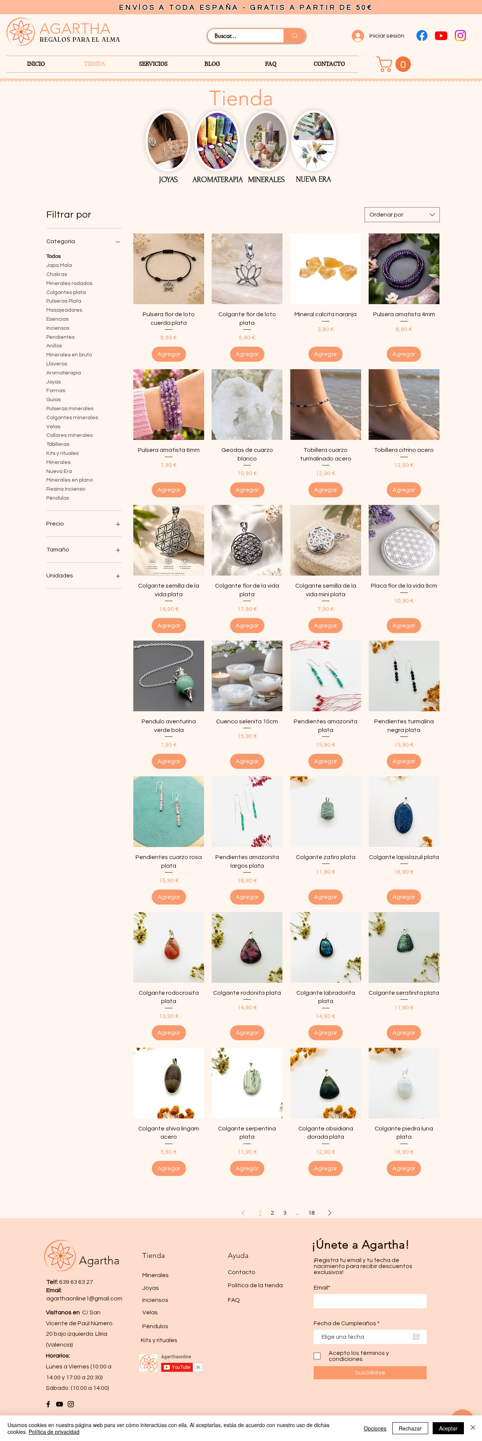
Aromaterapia (63, 373)
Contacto (241, 1272)
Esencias (57, 319)
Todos (53, 256)
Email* (322, 1288)
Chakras (56, 274)
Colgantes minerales (72, 417)
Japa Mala (59, 265)
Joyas (53, 382)
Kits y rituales (62, 453)
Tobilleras (57, 444)
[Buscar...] (294, 35)
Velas (53, 426)
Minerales (58, 462)
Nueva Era (59, 471)
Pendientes (60, 337)
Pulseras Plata (63, 301)
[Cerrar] (472, 1428)
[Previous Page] (243, 1212)
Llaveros (56, 364)
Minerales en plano (69, 480)
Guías (53, 399)
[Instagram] (460, 35)
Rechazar (410, 1428)
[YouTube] (59, 1404)
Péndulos (57, 498)
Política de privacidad (54, 1431)
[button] (396, 64)
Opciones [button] (375, 1428)
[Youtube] (441, 35)
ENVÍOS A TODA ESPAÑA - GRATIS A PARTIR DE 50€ (246, 7)
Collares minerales (69, 435)
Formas (55, 390)
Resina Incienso (65, 489)
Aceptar (448, 1428)
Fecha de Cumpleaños (348, 1323)
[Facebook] (422, 35)
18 (311, 1213)
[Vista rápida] (168, 268)
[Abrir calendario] (416, 1337)
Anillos (54, 346)
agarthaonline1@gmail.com (84, 1299)
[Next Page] (329, 1212)
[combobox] (402, 214)
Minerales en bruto (69, 355)
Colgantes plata (66, 292)
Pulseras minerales (69, 408)
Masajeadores (64, 310)
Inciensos (57, 328)
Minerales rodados (69, 283)
